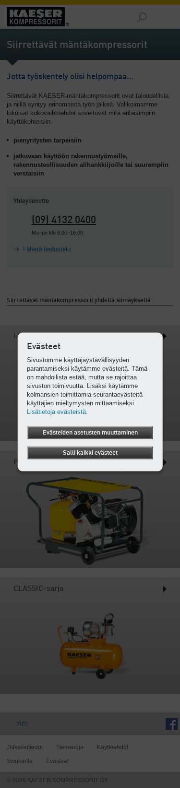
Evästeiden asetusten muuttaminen (90, 432)
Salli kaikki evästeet (90, 452)
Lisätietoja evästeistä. (57, 411)
